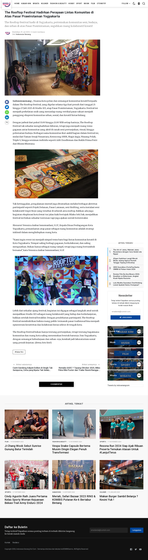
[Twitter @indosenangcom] (136, 549)
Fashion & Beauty (58, 3)
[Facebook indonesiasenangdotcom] (131, 549)
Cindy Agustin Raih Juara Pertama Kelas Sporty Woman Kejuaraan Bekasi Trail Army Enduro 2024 (26, 500)
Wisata (36, 3)
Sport (79, 3)
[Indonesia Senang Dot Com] (140, 549)
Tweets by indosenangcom (119, 385)
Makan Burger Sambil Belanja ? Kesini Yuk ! (119, 498)
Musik (86, 3)
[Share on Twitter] (7, 107)
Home (16, 3)
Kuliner (44, 3)
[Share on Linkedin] (7, 117)
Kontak (7, 542)
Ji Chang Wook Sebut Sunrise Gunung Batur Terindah (23, 447)
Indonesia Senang (23, 34)
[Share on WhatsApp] (7, 112)
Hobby (71, 3)
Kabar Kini (26, 3)
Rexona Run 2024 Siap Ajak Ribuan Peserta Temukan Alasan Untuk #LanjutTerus (121, 449)
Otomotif (101, 3)
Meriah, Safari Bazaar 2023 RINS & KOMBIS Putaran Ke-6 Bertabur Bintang (74, 500)
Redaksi (15, 542)
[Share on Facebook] (7, 102)
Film (93, 3)
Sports (103, 442)
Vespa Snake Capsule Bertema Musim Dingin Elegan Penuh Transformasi (71, 449)
